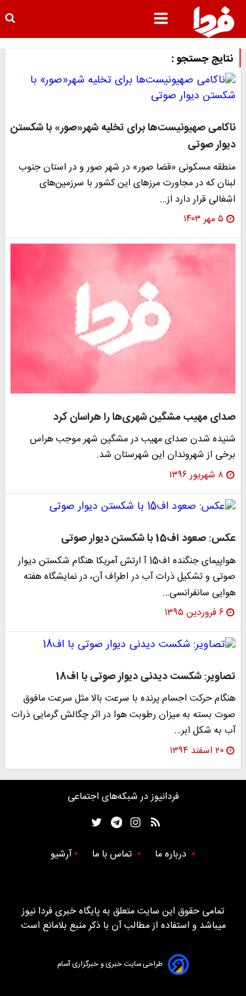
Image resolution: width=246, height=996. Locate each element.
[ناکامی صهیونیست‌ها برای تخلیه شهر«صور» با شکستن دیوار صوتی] (123, 88)
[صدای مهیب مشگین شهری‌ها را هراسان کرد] (123, 319)
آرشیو (61, 854)
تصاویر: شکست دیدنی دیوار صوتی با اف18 (146, 677)
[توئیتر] (94, 823)
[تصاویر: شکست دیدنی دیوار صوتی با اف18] (123, 645)
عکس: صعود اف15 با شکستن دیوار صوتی (148, 538)
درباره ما (172, 854)
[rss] (151, 823)
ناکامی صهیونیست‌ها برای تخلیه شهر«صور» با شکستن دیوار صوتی (123, 136)
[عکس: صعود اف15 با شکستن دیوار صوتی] (123, 507)
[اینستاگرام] (132, 823)
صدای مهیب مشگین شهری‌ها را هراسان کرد (144, 417)
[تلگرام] (112, 823)
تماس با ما (113, 854)
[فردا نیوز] (214, 21)
